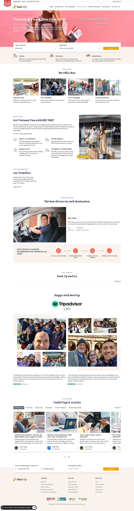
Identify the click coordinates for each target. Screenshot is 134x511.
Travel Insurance (102, 98)
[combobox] (36, 48)
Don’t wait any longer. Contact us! (26, 466)
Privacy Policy (45, 487)
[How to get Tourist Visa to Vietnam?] (94, 422)
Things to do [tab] (39, 408)
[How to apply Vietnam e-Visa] (100, 137)
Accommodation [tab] (60, 408)
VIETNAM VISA (59, 7)
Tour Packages (74, 98)
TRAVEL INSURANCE (94, 7)
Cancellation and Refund (49, 492)
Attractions (98, 492)
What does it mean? (24, 507)
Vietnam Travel (73, 487)
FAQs (97, 482)
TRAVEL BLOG (106, 7)
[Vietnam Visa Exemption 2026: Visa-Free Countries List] (61, 422)
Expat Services (72, 489)
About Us (43, 482)
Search (111, 48)
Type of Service (20, 45)
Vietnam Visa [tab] (19, 408)
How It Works (84, 156)
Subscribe (111, 469)
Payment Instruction (47, 489)
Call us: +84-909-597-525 (30, 1)
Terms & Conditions (47, 484)
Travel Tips (98, 487)
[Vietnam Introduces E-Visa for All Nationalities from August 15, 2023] (29, 422)
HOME (51, 7)
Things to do (99, 489)
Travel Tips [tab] (29, 408)
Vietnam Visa (18, 98)
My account (117, 1)
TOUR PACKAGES (81, 7)
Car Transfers (46, 98)
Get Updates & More (75, 466)
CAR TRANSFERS (70, 7)
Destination (63, 45)
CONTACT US (116, 7)
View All (117, 281)
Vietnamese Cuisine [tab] (75, 408)
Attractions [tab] (49, 408)
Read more (17, 187)
